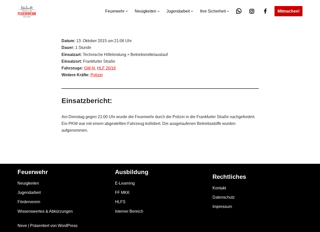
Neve (22, 225)
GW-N (89, 68)
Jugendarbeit (29, 192)
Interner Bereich (129, 211)
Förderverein (29, 202)
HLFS (120, 202)
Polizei (96, 75)
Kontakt (219, 188)
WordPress (68, 225)
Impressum (222, 206)
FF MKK (122, 192)
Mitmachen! (289, 11)
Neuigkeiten (28, 183)
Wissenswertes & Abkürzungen (45, 211)
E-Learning (125, 183)
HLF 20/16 (106, 68)
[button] (127, 11)
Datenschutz (223, 197)
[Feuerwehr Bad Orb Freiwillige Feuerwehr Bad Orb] (27, 11)
